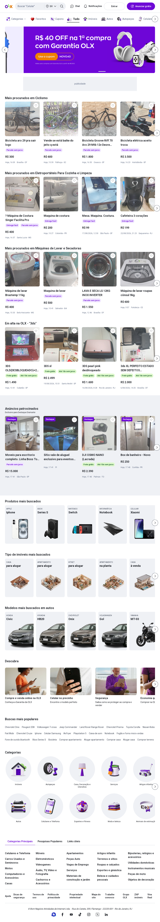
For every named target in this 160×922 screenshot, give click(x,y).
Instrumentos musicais (141, 868)
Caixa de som (95, 733)
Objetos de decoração (141, 879)
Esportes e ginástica (109, 870)
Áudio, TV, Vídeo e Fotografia (46, 872)
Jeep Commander (68, 727)
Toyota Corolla (133, 727)
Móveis (40, 853)
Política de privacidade (54, 896)
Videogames (43, 864)
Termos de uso (38, 896)
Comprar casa (114, 739)
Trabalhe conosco (109, 896)
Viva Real (150, 896)
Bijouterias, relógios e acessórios (141, 855)
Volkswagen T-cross (47, 727)
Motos (9, 868)
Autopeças (128, 18)
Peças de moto (137, 874)
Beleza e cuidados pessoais (108, 877)
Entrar (114, 6)
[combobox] (40, 6)
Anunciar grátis (143, 6)
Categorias (17, 18)
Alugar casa (129, 739)
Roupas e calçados (108, 864)
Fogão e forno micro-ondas (130, 733)
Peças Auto (73, 858)
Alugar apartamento (94, 739)
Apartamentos (75, 853)
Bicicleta (52, 739)
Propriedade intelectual (76, 896)
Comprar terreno (145, 739)
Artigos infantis (106, 853)
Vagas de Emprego (78, 864)
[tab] (20, 841)
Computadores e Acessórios (15, 876)
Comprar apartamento (70, 739)
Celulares (148, 18)
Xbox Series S (39, 739)
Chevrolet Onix (12, 727)
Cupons (59, 18)
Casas (8, 883)
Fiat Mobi (9, 733)
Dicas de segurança (19, 896)
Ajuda (8, 896)
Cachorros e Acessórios (43, 881)
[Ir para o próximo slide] (157, 133)
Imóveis (92, 18)
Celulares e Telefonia (17, 853)
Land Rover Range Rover (92, 727)
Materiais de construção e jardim (78, 877)
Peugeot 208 (28, 727)
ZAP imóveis (138, 896)
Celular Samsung (52, 733)
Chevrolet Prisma (114, 727)
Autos (110, 18)
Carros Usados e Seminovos (15, 860)
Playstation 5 (80, 733)
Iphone (38, 733)
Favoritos (41, 18)
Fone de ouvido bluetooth (17, 739)
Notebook (109, 733)
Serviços (72, 870)
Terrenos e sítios (107, 858)
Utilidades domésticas (141, 862)
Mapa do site (96, 896)
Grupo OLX (126, 896)
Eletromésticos (45, 858)
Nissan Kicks (149, 727)
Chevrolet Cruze (24, 733)
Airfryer (67, 733)
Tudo (76, 19)
